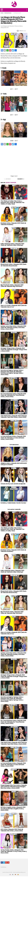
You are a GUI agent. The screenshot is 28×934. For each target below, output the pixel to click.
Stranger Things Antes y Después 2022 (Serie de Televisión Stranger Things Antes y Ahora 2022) (14, 349)
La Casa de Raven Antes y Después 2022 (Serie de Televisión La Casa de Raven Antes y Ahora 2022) (13, 437)
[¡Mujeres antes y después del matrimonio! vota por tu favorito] (14, 454)
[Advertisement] (14, 160)
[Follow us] (26, 10)
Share (2, 35)
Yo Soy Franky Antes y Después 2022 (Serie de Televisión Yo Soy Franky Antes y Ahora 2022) (14, 851)
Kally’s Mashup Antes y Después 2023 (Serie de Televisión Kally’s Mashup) (12, 244)
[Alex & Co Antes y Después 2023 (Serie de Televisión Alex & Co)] (14, 296)
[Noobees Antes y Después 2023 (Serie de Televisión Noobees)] (14, 214)
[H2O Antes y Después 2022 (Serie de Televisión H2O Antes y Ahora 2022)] (14, 820)
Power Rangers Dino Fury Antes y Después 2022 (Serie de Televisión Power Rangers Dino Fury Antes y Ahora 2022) (14, 786)
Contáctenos (3, 867)
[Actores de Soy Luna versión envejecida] (14, 474)
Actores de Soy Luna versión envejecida (13, 484)
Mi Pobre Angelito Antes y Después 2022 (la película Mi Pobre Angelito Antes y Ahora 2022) (13, 808)
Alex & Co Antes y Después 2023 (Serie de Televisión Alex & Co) (14, 306)
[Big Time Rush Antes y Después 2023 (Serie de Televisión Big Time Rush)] (14, 276)
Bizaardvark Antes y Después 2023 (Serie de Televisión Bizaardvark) (13, 265)
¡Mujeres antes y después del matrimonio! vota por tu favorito (14, 464)
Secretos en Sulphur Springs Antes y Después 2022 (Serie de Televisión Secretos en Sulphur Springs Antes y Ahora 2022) (12, 372)
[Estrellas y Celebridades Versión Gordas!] (14, 493)
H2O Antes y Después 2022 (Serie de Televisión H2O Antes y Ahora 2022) (12, 830)
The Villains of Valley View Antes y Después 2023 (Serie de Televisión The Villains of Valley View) (12, 202)
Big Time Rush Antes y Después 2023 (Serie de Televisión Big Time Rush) (12, 285)
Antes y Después (11, 182)
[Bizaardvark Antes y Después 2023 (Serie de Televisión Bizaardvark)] (14, 255)
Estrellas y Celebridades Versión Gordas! (13, 503)
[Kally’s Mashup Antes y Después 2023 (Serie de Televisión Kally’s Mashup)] (14, 234)
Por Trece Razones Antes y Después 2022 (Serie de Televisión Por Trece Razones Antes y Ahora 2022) (13, 395)
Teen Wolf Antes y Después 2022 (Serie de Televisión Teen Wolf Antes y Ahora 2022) (14, 416)
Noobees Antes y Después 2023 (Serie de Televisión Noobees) (13, 223)
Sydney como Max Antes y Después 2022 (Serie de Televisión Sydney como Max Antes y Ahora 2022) (13, 327)
